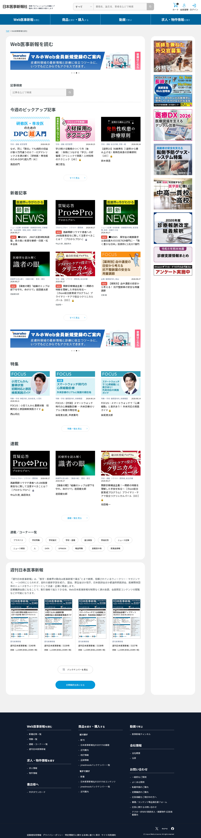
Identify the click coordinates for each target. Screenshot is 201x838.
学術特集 (36, 540)
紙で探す (84, 734)
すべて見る (75, 177)
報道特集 (79, 548)
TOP (7, 31)
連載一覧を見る (74, 518)
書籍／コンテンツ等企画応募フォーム (149, 802)
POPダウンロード (37, 792)
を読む (27, 19)
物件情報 (33, 773)
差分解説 (88, 540)
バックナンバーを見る (77, 669)
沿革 (134, 758)
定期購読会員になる (75, 684)
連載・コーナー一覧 (38, 744)
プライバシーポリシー (53, 834)
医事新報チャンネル (141, 734)
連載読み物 (97, 548)
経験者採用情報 (34, 834)
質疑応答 (105, 540)
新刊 (82, 739)
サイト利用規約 (108, 834)
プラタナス (18, 540)
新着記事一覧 (35, 734)
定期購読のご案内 (140, 792)
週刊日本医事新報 (37, 749)
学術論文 (53, 540)
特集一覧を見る (74, 428)
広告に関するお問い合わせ (144, 807)
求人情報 (33, 768)
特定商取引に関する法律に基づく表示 (82, 834)
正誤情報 (84, 759)
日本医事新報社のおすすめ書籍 (94, 744)
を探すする (75, 19)
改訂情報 (84, 754)
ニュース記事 (123, 540)
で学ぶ (125, 19)
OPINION (62, 548)
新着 (82, 776)
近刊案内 (84, 749)
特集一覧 (33, 739)
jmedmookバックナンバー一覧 (95, 764)
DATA (47, 548)
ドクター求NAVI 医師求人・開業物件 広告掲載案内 (152, 813)
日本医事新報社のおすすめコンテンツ (98, 781)
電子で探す (85, 771)
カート (175, 7)
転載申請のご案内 (140, 787)
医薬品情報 (115, 548)
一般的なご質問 (139, 777)
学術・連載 (70, 540)
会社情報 (136, 745)
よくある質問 (138, 782)
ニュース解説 (19, 548)
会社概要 (136, 753)
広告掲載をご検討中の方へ (144, 797)
